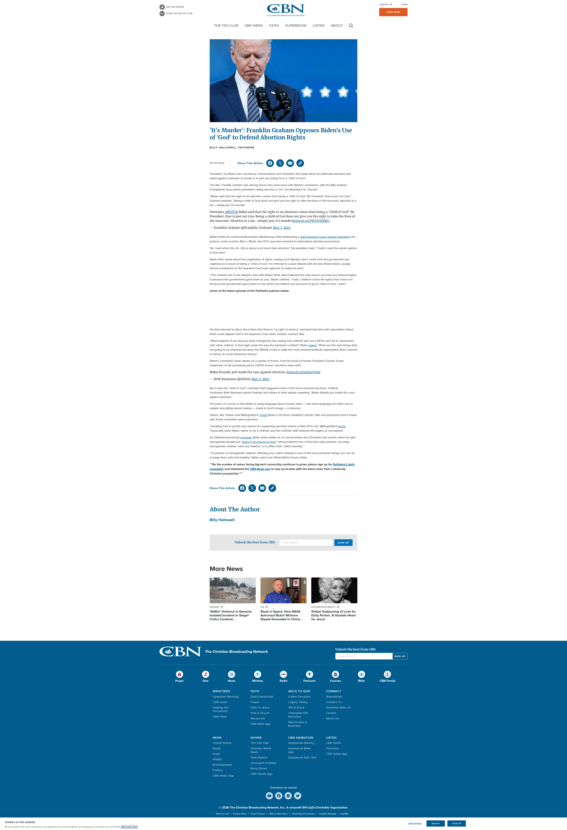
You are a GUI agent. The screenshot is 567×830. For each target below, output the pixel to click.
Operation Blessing (226, 696)
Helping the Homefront (221, 709)
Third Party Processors (303, 813)
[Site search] (351, 27)
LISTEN (319, 25)
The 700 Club (226, 25)
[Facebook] (270, 163)
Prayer (254, 702)
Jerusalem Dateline (263, 763)
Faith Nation (258, 757)
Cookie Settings (414, 823)
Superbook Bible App (299, 750)
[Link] (300, 163)
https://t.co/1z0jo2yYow (303, 372)
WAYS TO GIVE (299, 691)
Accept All (456, 823)
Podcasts (332, 748)
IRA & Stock (296, 707)
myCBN (344, 813)
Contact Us (385, 4)
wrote (341, 426)
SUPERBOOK (296, 25)
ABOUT (337, 25)
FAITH (274, 25)
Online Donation (299, 696)
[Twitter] (280, 163)
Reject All (436, 823)
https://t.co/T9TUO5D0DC (311, 221)
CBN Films (220, 716)
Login (404, 4)
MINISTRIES (221, 691)
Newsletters (334, 696)
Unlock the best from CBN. (255, 542)
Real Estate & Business (297, 724)
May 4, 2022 (260, 379)
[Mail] (290, 163)
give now (393, 12)
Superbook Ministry (301, 743)
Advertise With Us (338, 707)
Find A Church (260, 713)
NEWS (217, 737)
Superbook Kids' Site (302, 757)
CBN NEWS (254, 25)
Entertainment (222, 765)
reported (245, 437)
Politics (218, 770)
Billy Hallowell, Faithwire (232, 147)
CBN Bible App (260, 724)
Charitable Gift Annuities (298, 714)
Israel (216, 754)
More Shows (258, 768)
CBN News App (223, 775)
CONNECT (333, 691)
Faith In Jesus (259, 707)
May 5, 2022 (281, 228)
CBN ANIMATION (300, 737)
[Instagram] (288, 795)
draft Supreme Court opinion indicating (325, 237)
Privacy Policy (240, 813)
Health (217, 759)
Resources (257, 718)
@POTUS (231, 212)
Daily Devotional (261, 696)
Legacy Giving (298, 702)
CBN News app (260, 469)
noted (263, 415)
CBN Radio (333, 743)
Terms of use (222, 813)
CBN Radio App (336, 754)
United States (222, 743)
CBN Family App (261, 774)
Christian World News (260, 750)
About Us (332, 718)
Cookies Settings (327, 813)
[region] (283, 823)
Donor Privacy (258, 813)
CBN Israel (220, 702)
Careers (331, 713)
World (217, 748)
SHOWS (256, 737)
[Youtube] (269, 795)
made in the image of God (259, 442)
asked (313, 345)
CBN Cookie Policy (278, 813)
